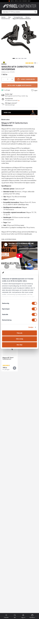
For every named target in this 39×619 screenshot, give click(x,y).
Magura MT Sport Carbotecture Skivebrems (8, 358)
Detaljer (30, 327)
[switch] (34, 308)
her (19, 100)
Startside (3, 17)
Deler (9, 17)
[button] (3, 79)
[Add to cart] (14, 368)
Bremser (28, 17)
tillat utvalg (19, 339)
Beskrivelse (5, 119)
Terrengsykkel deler (18, 17)
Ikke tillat (19, 345)
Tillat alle (19, 333)
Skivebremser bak (5, 18)
